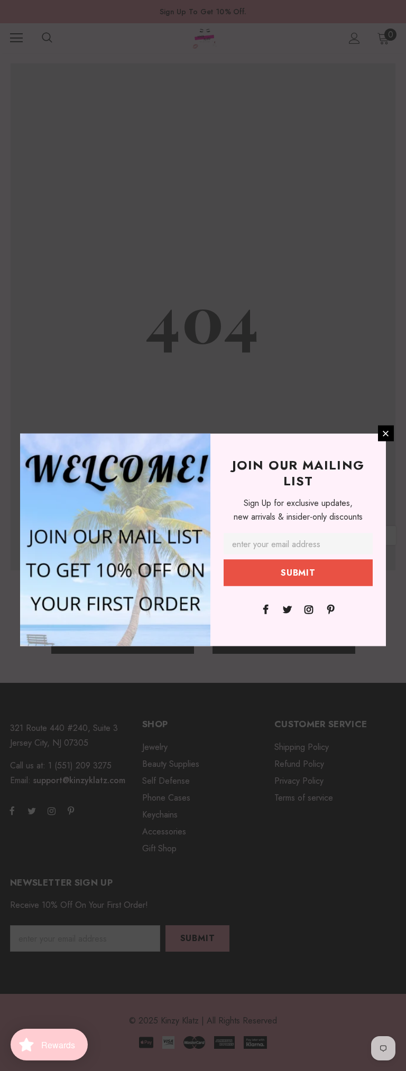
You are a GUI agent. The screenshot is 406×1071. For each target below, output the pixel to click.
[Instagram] (309, 609)
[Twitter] (287, 609)
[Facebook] (265, 609)
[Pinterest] (330, 609)
